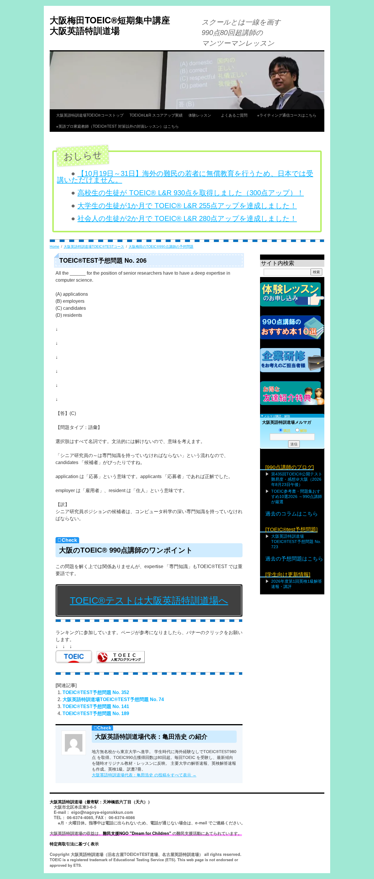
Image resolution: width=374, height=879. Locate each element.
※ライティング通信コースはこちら (286, 115)
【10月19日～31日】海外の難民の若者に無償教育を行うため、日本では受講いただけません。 (185, 176)
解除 (303, 431)
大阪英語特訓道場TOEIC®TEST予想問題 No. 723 (296, 541)
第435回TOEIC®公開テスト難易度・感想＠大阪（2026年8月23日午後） (296, 479)
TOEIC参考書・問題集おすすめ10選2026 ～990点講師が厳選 (296, 496)
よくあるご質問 (236, 115)
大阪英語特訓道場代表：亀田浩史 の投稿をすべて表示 (144, 775)
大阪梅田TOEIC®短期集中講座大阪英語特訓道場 (110, 25)
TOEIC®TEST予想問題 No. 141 (96, 706)
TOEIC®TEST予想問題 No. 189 (96, 713)
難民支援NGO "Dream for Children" (137, 833)
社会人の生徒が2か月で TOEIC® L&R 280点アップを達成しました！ (187, 218)
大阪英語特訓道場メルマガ (286, 422)
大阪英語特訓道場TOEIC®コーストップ (90, 115)
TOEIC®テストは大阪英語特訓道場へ (149, 600)
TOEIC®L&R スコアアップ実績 (156, 115)
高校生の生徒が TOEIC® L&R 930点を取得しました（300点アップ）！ (190, 193)
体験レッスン (201, 115)
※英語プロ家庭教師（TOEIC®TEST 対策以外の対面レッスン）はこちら (117, 126)
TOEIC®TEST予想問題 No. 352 (96, 692)
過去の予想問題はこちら (294, 559)
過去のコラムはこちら (291, 514)
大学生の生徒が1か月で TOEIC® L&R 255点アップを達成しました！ (187, 206)
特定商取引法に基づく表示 (74, 844)
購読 (286, 431)
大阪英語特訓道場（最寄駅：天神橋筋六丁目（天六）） (101, 801)
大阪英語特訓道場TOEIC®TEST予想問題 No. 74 (113, 699)
